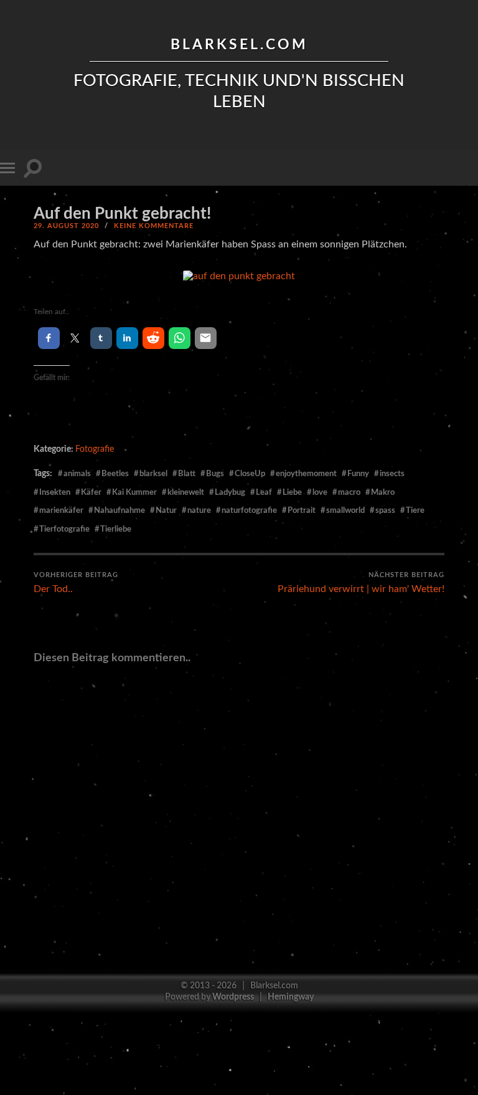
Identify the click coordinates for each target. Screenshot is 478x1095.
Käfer (91, 492)
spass (385, 510)
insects (392, 473)
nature (199, 510)
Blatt (186, 473)
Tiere (415, 510)
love (319, 492)
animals (77, 473)
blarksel (153, 473)
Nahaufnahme (119, 510)
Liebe (292, 492)
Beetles (115, 473)
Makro (383, 492)
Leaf (264, 492)
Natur (166, 510)
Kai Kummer (134, 492)
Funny (358, 473)
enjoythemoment (306, 473)
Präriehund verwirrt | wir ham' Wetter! (361, 583)
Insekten (54, 492)
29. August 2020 (66, 225)
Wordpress (233, 997)
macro (349, 492)
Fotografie (94, 449)
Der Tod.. (76, 583)
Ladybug (230, 492)
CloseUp (250, 473)
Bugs (215, 473)
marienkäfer (61, 510)
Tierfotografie (64, 529)
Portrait (302, 510)
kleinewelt (185, 492)
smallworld (345, 510)
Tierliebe (115, 529)
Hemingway (291, 997)
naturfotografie (249, 510)
